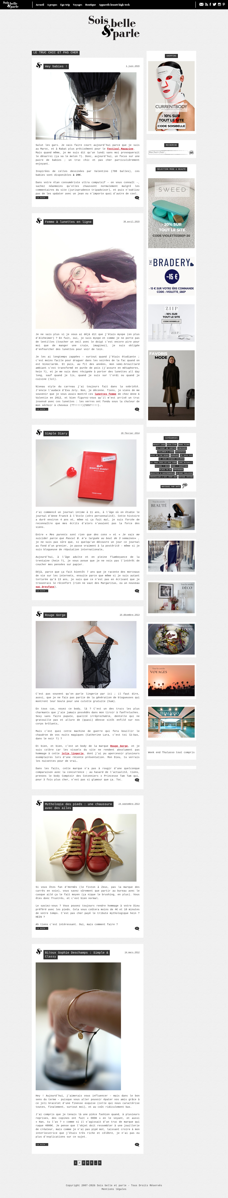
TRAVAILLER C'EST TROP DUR (163, 477)
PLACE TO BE (166, 470)
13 (137, 198)
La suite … (42, 197)
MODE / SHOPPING (179, 466)
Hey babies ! (56, 66)
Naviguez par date (170, 487)
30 (137, 409)
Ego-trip (65, 4)
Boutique (90, 4)
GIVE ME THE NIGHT (160, 455)
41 (137, 928)
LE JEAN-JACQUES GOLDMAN (171, 459)
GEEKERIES (180, 452)
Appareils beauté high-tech (114, 4)
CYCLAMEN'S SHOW (165, 452)
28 (137, 780)
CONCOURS (182, 448)
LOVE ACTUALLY (185, 462)
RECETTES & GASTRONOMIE (162, 473)
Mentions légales (114, 1189)
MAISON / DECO (162, 466)
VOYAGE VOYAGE (186, 477)
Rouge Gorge (55, 615)
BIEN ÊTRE (172, 445)
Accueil (40, 4)
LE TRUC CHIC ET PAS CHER (163, 462)
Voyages (77, 4)
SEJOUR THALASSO (184, 473)
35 (137, 591)
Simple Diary (56, 433)
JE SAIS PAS (186, 455)
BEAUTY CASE (159, 445)
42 (137, 1144)
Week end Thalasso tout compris (171, 752)
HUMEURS (175, 455)
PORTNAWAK (178, 470)
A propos (52, 4)
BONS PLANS (184, 445)
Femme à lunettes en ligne (68, 222)
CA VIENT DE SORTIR (166, 448)
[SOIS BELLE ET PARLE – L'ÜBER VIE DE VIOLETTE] (114, 39)
